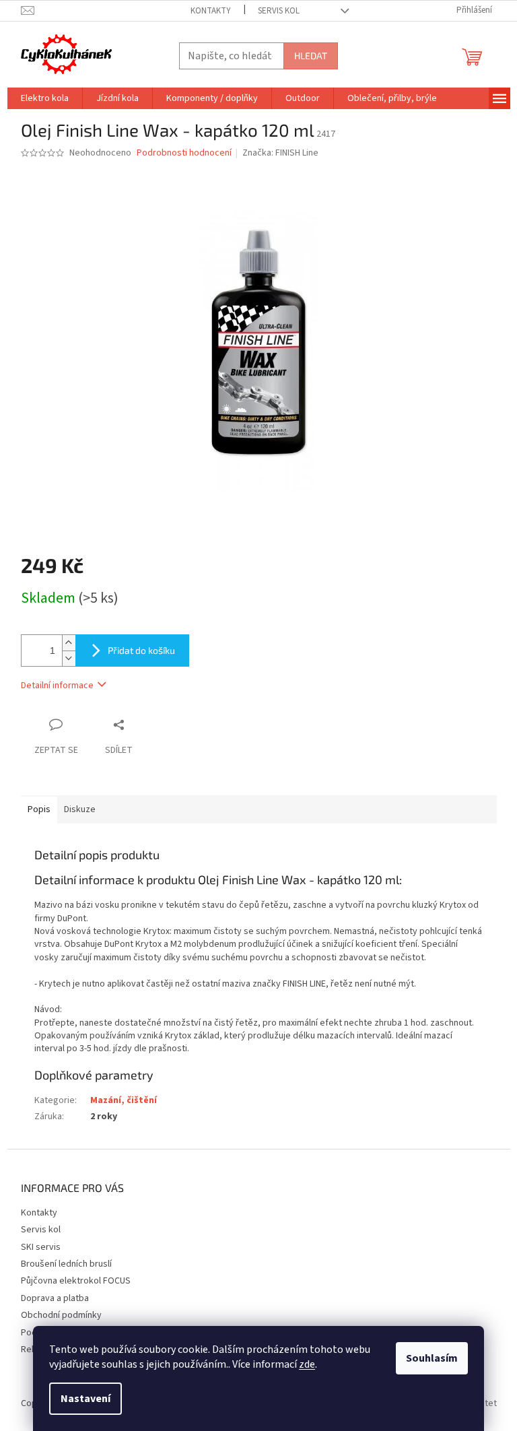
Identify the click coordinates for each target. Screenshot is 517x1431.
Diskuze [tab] (80, 809)
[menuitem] (44, 98)
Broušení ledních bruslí (66, 1264)
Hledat (310, 55)
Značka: (280, 153)
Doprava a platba (55, 1298)
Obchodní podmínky (61, 1315)
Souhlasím (432, 1358)
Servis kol (279, 11)
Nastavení (85, 1398)
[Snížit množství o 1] (68, 658)
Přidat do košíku (141, 650)
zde (307, 1364)
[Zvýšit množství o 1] (68, 643)
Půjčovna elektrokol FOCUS (76, 1281)
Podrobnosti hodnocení (184, 153)
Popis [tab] (39, 809)
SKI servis (41, 1247)
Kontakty (211, 11)
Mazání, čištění (123, 1100)
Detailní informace (57, 685)
